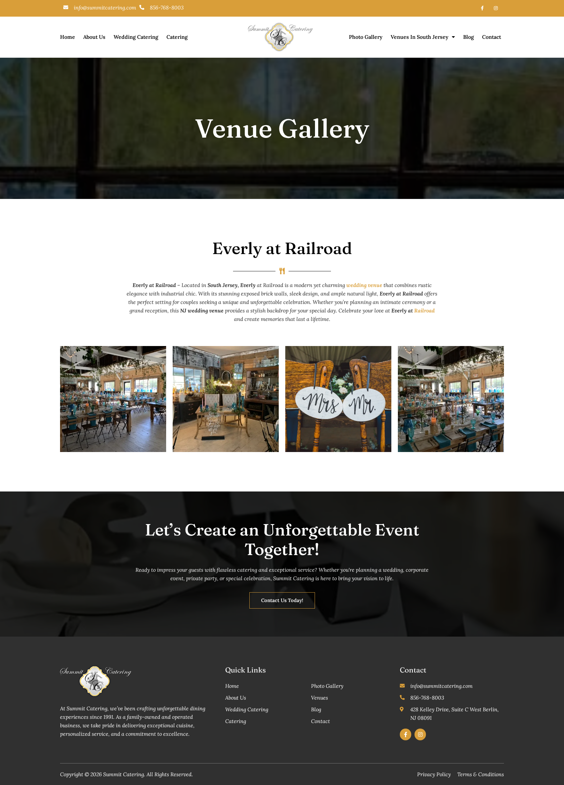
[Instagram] (496, 8)
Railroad (424, 310)
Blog (468, 37)
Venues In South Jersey (419, 37)
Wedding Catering (136, 37)
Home (67, 37)
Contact (491, 37)
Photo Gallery (366, 37)
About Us (94, 37)
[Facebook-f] (482, 8)
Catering (177, 37)
